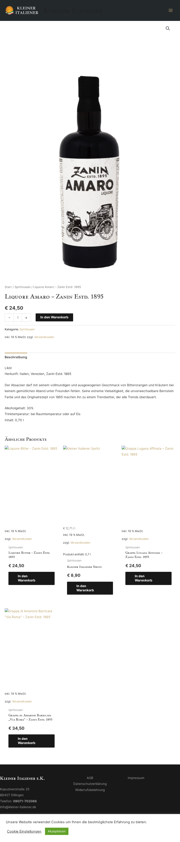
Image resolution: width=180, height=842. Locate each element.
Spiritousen (22, 287)
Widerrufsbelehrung (90, 790)
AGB (90, 778)
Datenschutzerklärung (90, 784)
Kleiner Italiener (72, 10)
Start (8, 287)
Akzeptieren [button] (57, 831)
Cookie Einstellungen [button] (24, 831)
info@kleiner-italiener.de (18, 807)
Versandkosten (44, 337)
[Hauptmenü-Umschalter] (170, 10)
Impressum (136, 778)
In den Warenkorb (54, 317)
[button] (168, 28)
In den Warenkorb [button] (26, 578)
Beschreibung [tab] (16, 357)
